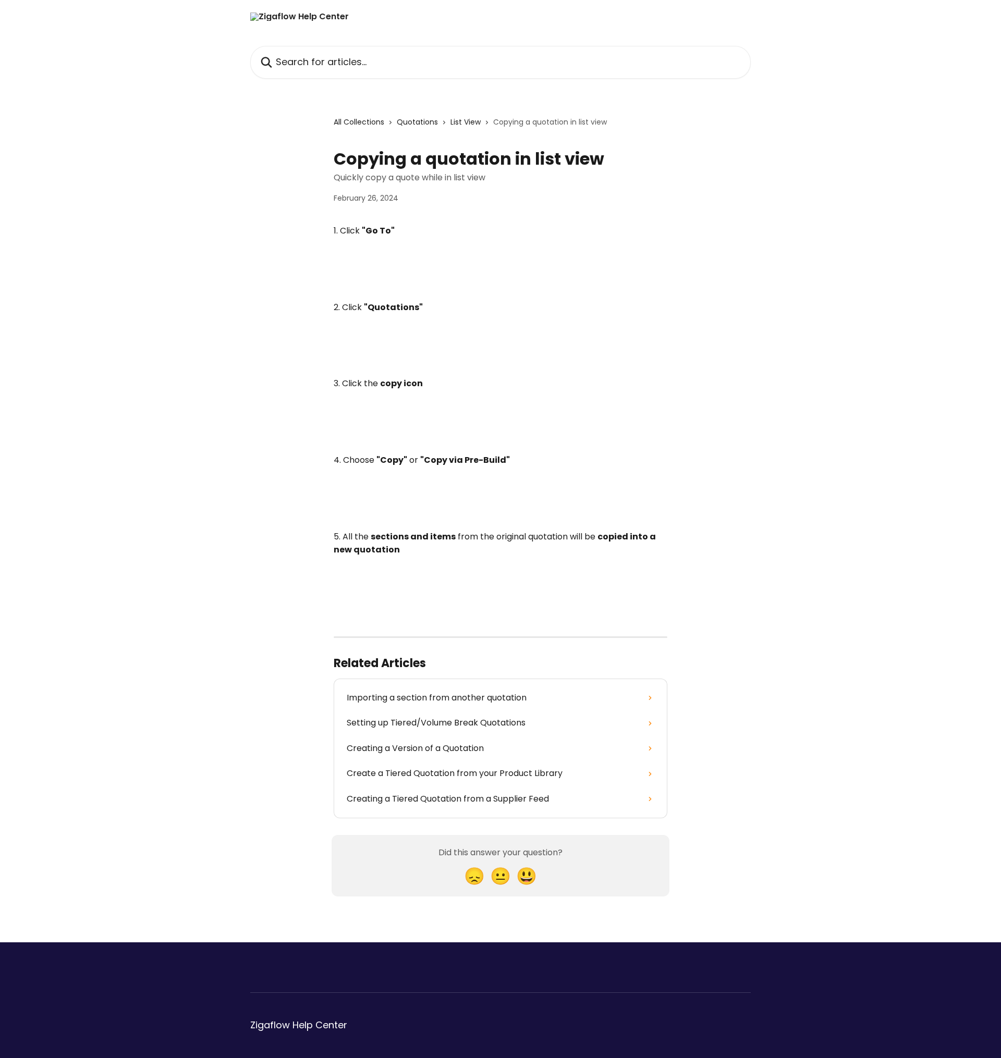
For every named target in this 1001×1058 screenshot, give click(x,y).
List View (465, 122)
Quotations (417, 122)
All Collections (359, 122)
